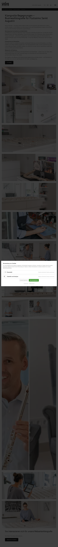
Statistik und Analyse (12, 276)
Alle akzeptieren (34, 280)
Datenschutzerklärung (7, 268)
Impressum (26, 283)
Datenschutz (31, 283)
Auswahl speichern (23, 280)
